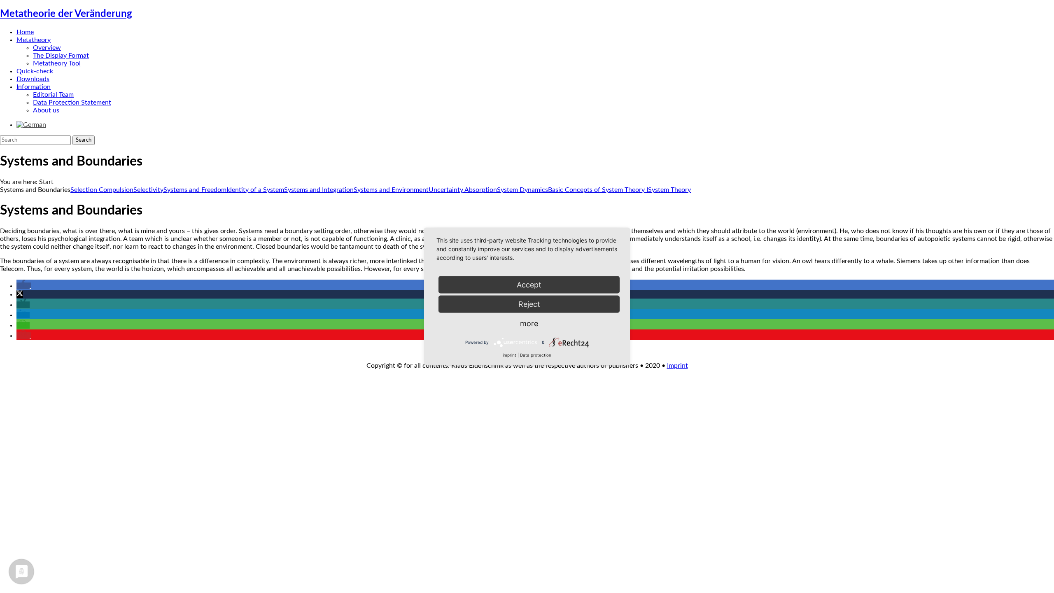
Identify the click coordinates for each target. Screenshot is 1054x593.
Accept (529, 284)
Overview (47, 47)
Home (25, 32)
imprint (509, 355)
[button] (23, 285)
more (529, 323)
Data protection (535, 355)
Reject (529, 304)
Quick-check (34, 71)
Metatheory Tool (57, 63)
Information (33, 87)
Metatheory (33, 40)
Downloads (32, 79)
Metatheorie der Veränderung (66, 14)
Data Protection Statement (72, 102)
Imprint (677, 365)
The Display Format (61, 55)
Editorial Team (53, 94)
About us (46, 110)
